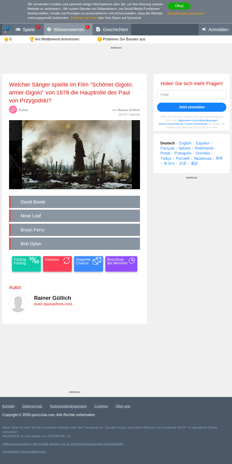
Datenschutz (32, 406)
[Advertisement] (74, 359)
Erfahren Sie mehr (84, 18)
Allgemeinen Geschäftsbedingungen (198, 120)
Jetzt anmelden (192, 107)
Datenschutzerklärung (171, 123)
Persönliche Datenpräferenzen (24, 451)
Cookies (101, 406)
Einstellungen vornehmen (186, 13)
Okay (179, 6)
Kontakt (8, 406)
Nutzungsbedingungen (68, 406)
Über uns (123, 406)
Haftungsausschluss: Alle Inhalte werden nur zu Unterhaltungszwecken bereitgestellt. (63, 444)
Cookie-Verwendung (195, 123)
